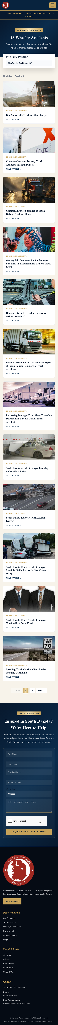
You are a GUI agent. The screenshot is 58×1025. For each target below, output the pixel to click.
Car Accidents (9, 918)
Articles (6, 959)
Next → (41, 690)
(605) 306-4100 (12, 901)
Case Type (11, 789)
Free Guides (8, 963)
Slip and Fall (8, 931)
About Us (7, 955)
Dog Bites (7, 940)
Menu (52, 5)
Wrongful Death (10, 935)
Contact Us (8, 972)
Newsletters (8, 968)
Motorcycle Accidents (12, 927)
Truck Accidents (10, 922)
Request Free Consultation (29, 832)
